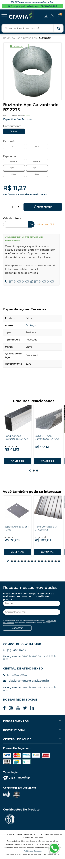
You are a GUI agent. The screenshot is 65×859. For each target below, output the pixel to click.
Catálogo (18, 46)
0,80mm (14, 168)
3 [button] (37, 471)
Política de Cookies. (33, 851)
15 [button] (55, 561)
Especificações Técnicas (17, 119)
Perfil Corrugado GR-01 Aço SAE (47, 528)
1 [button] (30, 471)
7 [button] (29, 561)
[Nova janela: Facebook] (4, 708)
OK (31, 224)
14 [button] (52, 561)
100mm (14, 131)
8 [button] (32, 561)
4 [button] (19, 561)
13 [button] (49, 561)
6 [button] (25, 561)
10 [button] (39, 561)
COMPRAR (17, 461)
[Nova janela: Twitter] (25, 708)
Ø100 (14, 146)
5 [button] (22, 561)
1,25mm (14, 174)
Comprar (43, 206)
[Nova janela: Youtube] (18, 708)
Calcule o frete (12, 218)
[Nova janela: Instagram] (11, 708)
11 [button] (42, 561)
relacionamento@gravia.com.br (28, 680)
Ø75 (36, 146)
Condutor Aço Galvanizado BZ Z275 (16, 437)
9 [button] (35, 561)
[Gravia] (21, 14)
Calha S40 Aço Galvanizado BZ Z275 (47, 437)
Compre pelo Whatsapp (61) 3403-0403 (33, 6)
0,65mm (37, 161)
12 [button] (45, 561)
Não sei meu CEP (45, 224)
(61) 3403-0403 (18, 281)
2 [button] (34, 471)
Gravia (27, 115)
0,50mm (13, 161)
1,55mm (37, 174)
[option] (32, 71)
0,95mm (37, 168)
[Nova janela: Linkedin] (32, 708)
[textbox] (32, 28)
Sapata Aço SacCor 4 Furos (16, 528)
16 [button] (59, 561)
